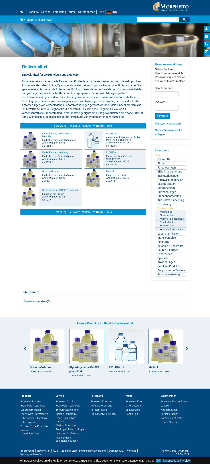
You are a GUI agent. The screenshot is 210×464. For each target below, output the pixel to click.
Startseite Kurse (135, 401)
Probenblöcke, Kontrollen (34, 426)
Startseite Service (65, 401)
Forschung (59, 11)
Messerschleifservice (67, 433)
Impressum (27, 450)
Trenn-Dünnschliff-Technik (66, 419)
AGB (55, 450)
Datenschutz (116, 450)
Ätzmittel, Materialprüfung (29, 432)
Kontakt (131, 450)
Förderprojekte (99, 409)
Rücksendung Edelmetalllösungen (66, 439)
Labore (165, 405)
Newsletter (43, 450)
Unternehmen (86, 11)
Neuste (86, 125)
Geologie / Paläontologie (69, 429)
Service (45, 11)
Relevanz (74, 125)
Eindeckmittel (43, 19)
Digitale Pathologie (66, 413)
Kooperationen (169, 409)
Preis (109, 125)
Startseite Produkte (31, 401)
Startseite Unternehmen (174, 401)
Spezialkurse (133, 409)
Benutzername (164, 88)
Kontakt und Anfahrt (172, 418)
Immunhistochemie (66, 409)
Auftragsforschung (101, 405)
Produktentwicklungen (103, 413)
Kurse (72, 11)
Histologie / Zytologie (32, 405)
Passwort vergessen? (168, 123)
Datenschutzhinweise (176, 460)
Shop (101, 11)
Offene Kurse (133, 405)
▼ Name (98, 125)
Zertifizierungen (169, 413)
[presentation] (24, 347)
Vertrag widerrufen (31, 454)
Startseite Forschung (102, 401)
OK (158, 460)
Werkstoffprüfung (65, 425)
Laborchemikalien (30, 409)
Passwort (160, 101)
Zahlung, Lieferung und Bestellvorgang (83, 450)
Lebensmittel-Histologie (34, 418)
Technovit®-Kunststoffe (34, 413)
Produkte (33, 11)
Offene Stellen (169, 422)
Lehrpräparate (28, 422)
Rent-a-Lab (132, 413)
